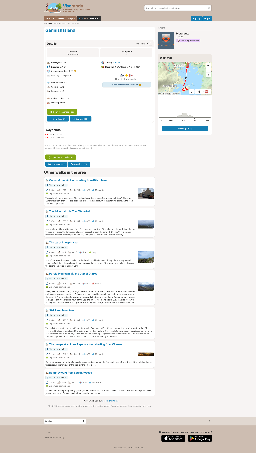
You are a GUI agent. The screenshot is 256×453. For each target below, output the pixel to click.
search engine (109, 401)
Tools (49, 18)
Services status (119, 447)
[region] (185, 78)
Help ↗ (71, 18)
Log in (207, 18)
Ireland (116, 62)
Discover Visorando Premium (125, 84)
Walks (61, 18)
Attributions (176, 93)
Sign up (196, 18)
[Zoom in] (208, 65)
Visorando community (54, 437)
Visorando (48, 23)
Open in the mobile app (63, 112)
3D (204, 91)
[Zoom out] (208, 70)
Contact (48, 432)
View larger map (185, 128)
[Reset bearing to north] (208, 75)
